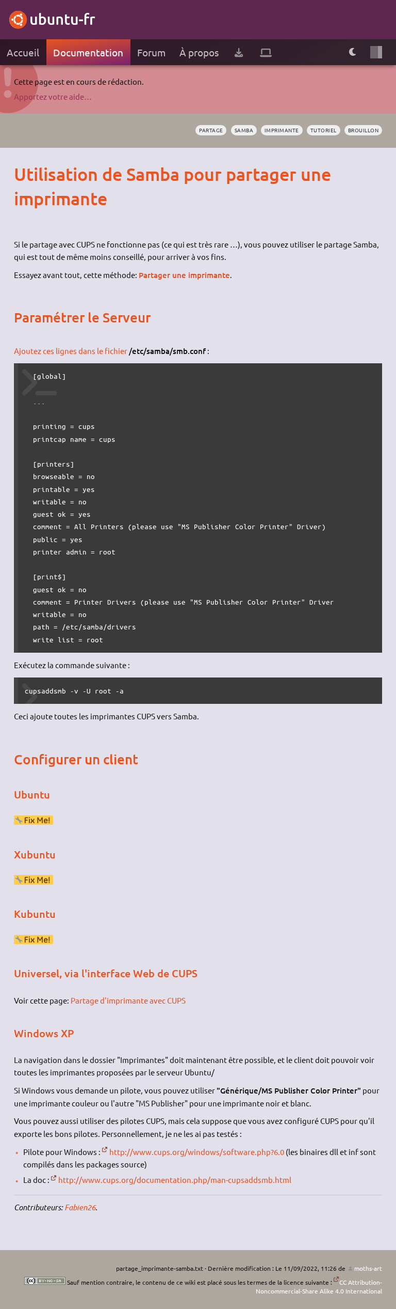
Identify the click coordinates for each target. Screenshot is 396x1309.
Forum (151, 52)
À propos (199, 52)
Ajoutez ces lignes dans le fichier (70, 351)
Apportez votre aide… (53, 96)
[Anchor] (24, 174)
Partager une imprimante (184, 275)
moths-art (368, 1268)
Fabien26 (79, 1207)
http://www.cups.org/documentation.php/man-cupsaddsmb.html (174, 1179)
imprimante (282, 130)
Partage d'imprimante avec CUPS (128, 1000)
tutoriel (323, 130)
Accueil (23, 52)
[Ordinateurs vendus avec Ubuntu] (265, 52)
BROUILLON (363, 130)
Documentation (88, 52)
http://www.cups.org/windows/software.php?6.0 (196, 1152)
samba (244, 130)
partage (211, 130)
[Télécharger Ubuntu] (239, 52)
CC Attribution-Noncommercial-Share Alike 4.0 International (319, 1286)
